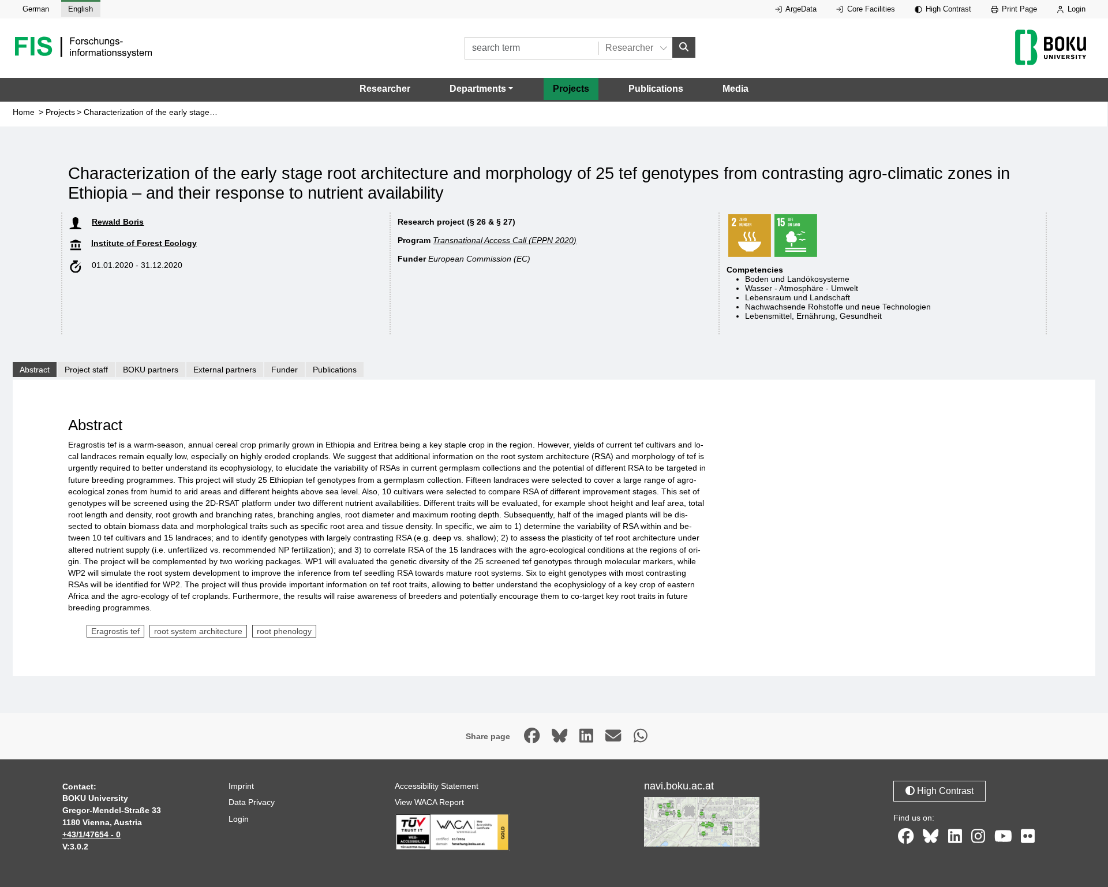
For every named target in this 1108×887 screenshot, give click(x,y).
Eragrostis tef (115, 631)
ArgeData (800, 9)
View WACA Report (429, 802)
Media (735, 89)
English (80, 9)
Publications (655, 89)
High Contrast (947, 9)
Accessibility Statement (436, 786)
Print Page (1018, 9)
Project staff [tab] (86, 369)
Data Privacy (252, 802)
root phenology (284, 631)
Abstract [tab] (35, 369)
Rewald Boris (118, 221)
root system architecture (198, 631)
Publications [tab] (335, 369)
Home (24, 112)
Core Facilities (870, 9)
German (36, 9)
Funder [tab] (284, 369)
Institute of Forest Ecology (144, 243)
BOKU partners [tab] (150, 369)
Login (1075, 9)
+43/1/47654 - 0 (91, 834)
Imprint (241, 786)
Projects (571, 89)
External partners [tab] (224, 369)
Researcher (385, 89)
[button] (481, 89)
